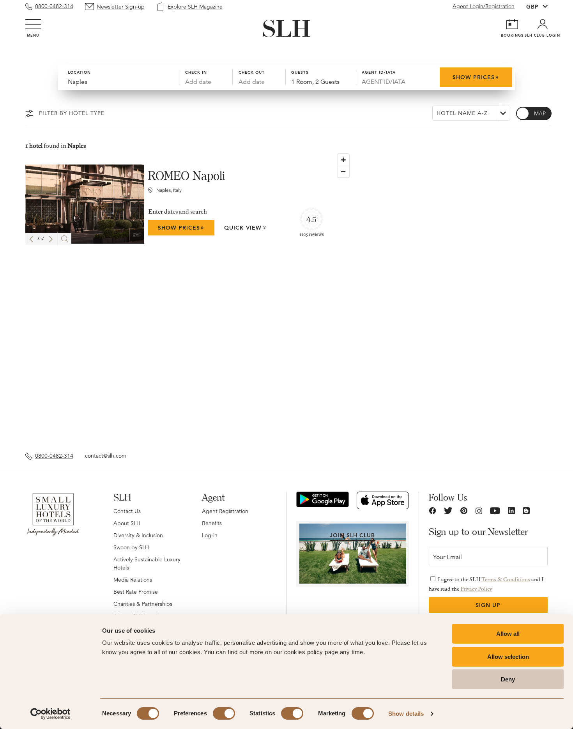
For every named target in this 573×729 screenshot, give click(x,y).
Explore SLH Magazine (195, 6)
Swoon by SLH (131, 547)
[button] (31, 239)
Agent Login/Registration (484, 6)
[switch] (224, 713)
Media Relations (132, 579)
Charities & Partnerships (142, 603)
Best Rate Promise (135, 591)
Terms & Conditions (505, 579)
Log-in (210, 535)
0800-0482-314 (54, 6)
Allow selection (508, 656)
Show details (406, 713)
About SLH (126, 523)
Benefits (212, 523)
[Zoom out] (343, 171)
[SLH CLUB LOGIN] (543, 24)
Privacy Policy (476, 589)
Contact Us (127, 511)
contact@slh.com (105, 455)
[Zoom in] (343, 160)
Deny (508, 679)
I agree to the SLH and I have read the (486, 584)
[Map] (441, 297)
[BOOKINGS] (512, 24)
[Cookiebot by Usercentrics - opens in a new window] (50, 714)
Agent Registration (225, 511)
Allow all (508, 633)
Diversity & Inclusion (138, 535)
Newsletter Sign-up (121, 6)
